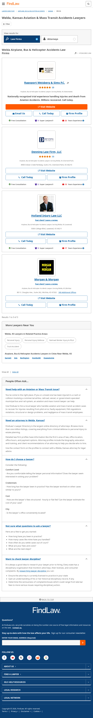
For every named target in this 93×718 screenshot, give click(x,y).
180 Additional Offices (67, 292)
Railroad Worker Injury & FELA (61, 340)
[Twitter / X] (21, 657)
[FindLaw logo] (14, 4)
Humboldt (36, 358)
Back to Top (48, 599)
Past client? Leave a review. (46, 220)
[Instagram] (29, 657)
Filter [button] (7, 24)
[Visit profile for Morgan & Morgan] (46, 267)
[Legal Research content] (88, 690)
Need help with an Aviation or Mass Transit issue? (33, 389)
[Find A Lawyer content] (88, 674)
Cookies (37, 711)
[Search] (88, 4)
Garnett (8, 358)
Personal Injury (13, 340)
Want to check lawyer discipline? (23, 559)
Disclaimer (25, 711)
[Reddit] (37, 657)
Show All (5, 372)
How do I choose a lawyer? (20, 459)
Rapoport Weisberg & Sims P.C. (44, 82)
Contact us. (17, 628)
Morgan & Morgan (46, 279)
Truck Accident (13, 346)
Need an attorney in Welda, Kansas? (25, 420)
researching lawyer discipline (32, 571)
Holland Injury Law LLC (46, 215)
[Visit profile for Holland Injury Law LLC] (46, 203)
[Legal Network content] (88, 697)
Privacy (14, 711)
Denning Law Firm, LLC (46, 151)
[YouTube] (12, 657)
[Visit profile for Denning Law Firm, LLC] (46, 140)
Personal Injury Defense (34, 340)
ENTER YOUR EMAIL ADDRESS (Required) (19, 638)
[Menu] (3, 3)
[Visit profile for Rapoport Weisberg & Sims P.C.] (46, 71)
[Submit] (82, 642)
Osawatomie (49, 358)
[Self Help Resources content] (88, 682)
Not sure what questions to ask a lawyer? (28, 526)
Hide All (15, 372)
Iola (15, 358)
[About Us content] (88, 666)
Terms (4, 711)
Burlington (24, 358)
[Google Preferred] (46, 657)
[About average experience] (83, 120)
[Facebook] (4, 657)
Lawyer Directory (8, 11)
